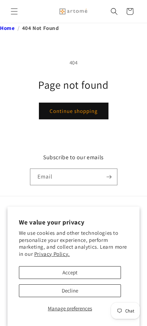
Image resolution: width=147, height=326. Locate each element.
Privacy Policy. (52, 253)
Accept (69, 272)
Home (7, 28)
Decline (70, 290)
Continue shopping (74, 111)
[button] (14, 11)
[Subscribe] (109, 177)
